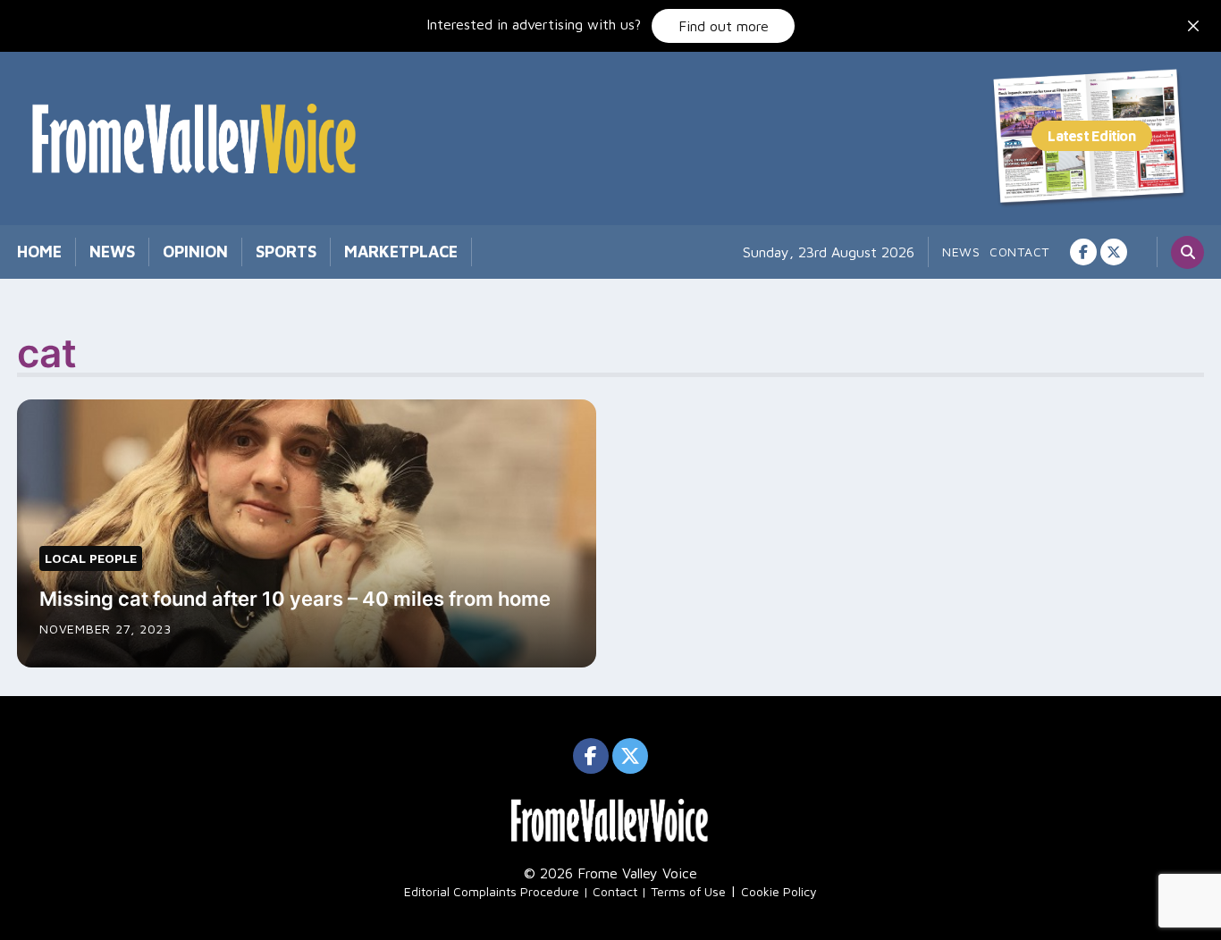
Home (39, 251)
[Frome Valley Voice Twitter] (1113, 252)
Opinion (195, 251)
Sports (286, 251)
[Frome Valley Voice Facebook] (1083, 252)
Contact (1019, 251)
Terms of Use (688, 891)
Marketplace (401, 251)
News (112, 251)
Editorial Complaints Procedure (491, 891)
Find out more (723, 26)
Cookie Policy (779, 891)
